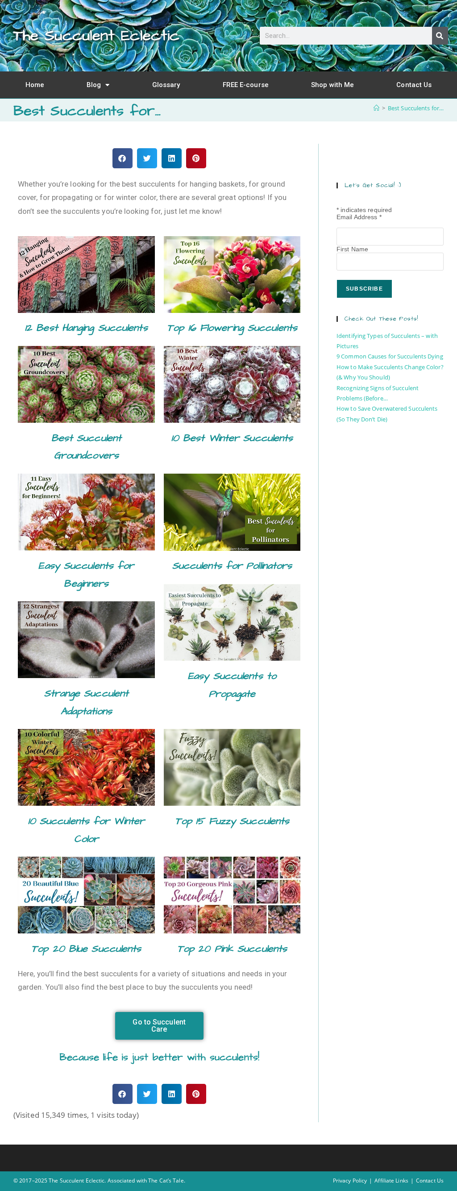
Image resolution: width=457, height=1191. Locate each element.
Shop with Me (332, 85)
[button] (122, 158)
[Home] (376, 108)
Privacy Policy (350, 1180)
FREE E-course (246, 85)
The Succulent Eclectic (96, 35)
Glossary (166, 85)
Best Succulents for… (416, 108)
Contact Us (414, 85)
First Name (352, 249)
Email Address (359, 217)
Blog (94, 85)
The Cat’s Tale (165, 1180)
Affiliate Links (391, 1180)
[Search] (440, 36)
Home (34, 85)
